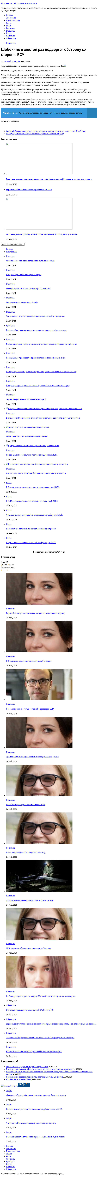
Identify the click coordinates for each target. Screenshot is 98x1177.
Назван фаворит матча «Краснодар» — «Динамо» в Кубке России (35, 1136)
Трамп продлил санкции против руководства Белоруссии (32, 756)
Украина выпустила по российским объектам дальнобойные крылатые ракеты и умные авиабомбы (51, 1023)
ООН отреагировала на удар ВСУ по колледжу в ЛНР (29, 900)
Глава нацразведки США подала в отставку (25, 852)
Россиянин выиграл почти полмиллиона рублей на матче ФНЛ (34, 1109)
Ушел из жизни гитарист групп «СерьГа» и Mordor (28, 288)
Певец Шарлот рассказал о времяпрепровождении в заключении (35, 357)
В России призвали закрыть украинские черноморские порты (34, 1051)
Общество (11, 38)
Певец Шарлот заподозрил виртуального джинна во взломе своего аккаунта (41, 371)
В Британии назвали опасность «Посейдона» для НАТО (31, 542)
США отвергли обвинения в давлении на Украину (28, 948)
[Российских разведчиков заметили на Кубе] (39, 795)
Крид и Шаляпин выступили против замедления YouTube (31, 454)
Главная (9, 15)
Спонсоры (10, 28)
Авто (8, 25)
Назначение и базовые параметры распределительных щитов (34, 1076)
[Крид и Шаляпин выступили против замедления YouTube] (32, 445)
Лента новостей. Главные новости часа (19, 3)
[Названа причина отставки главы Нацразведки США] (39, 699)
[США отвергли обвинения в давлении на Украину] (39, 939)
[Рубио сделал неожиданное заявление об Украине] (39, 651)
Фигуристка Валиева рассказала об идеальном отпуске (31, 1123)
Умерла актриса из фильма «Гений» (22, 302)
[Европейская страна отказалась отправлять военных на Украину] (39, 603)
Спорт (9, 23)
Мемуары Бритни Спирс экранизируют (23, 274)
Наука (8, 33)
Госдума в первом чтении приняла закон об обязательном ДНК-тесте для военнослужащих (49, 179)
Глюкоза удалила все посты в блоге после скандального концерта (36, 473)
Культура (10, 30)
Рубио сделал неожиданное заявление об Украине (28, 661)
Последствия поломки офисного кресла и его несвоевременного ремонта (39, 1069)
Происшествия (13, 20)
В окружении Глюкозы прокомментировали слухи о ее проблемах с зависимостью (43, 418)
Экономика (11, 17)
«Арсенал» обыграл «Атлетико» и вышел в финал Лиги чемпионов (36, 1095)
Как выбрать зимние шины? (19, 1079)
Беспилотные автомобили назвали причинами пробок (31, 528)
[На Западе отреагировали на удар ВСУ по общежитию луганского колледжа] (39, 986)
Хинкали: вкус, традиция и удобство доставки (27, 1066)
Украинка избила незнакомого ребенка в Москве (29, 189)
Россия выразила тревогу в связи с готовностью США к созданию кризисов (41, 234)
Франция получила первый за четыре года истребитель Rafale (34, 515)
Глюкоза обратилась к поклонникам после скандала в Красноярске (36, 330)
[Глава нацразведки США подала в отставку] (39, 843)
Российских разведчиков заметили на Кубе (25, 804)
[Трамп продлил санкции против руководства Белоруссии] (39, 747)
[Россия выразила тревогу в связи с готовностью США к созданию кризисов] (39, 228)
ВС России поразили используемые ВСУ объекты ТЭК (30, 1010)
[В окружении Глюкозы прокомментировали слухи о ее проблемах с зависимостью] (44, 408)
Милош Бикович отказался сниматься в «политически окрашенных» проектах (41, 344)
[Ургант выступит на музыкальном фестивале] (27, 427)
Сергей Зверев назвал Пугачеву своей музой (26, 399)
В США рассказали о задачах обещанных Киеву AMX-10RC (32, 501)
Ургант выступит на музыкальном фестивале (26, 436)
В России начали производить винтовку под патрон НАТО (32, 487)
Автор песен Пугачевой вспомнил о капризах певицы (30, 260)
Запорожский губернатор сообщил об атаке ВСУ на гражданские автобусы (40, 1037)
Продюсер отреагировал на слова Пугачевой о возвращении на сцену (38, 385)
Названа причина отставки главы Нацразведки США (30, 708)
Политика (10, 35)
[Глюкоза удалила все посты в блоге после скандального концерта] (37, 464)
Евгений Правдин (12, 61)
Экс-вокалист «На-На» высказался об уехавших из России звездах (35, 316)
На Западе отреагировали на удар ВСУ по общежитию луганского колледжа (40, 996)
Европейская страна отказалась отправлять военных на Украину (35, 613)
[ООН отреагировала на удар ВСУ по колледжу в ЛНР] (39, 891)
